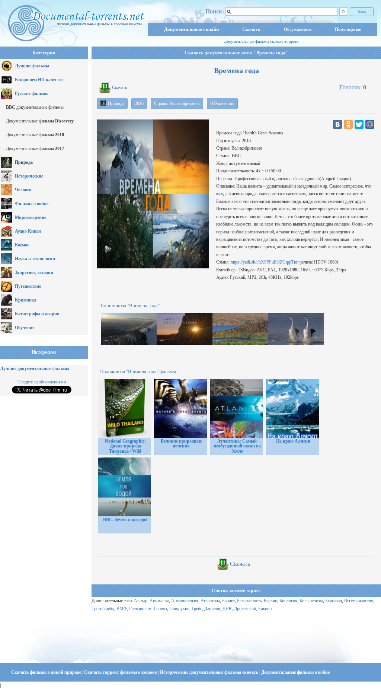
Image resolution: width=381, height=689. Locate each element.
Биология (288, 600)
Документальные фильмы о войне (295, 672)
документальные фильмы (35, 107)
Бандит (228, 600)
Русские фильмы (31, 93)
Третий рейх (103, 608)
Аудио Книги (28, 231)
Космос (22, 245)
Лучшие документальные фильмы (34, 368)
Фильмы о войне (31, 203)
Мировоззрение (30, 217)
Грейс (197, 608)
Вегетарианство (358, 600)
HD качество (222, 103)
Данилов (212, 608)
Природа (24, 162)
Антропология (184, 600)
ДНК (227, 608)
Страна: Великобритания (177, 103)
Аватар (140, 600)
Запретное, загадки (34, 272)
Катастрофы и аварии (37, 313)
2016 (139, 103)
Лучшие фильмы (32, 65)
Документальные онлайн (191, 29)
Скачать (251, 29)
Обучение (24, 327)
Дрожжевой (245, 608)
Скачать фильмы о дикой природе (46, 672)
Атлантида (210, 600)
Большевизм (311, 600)
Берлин (270, 600)
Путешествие (28, 286)
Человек (23, 189)
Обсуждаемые (297, 29)
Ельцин (265, 608)
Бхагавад (333, 600)
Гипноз (160, 608)
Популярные (348, 29)
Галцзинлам (140, 608)
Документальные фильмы (40, 121)
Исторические (29, 176)
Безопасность (249, 600)
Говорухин (179, 608)
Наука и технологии (35, 258)
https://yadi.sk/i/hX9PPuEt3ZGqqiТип (264, 262)
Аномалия (159, 600)
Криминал (25, 300)
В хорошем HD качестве (39, 79)
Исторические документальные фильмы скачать (209, 672)
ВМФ (121, 608)
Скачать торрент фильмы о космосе (121, 672)
